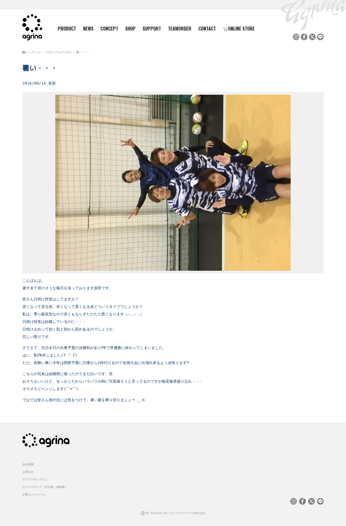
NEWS (88, 28)
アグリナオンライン (35, 479)
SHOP (130, 28)
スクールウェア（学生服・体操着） (45, 487)
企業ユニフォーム (33, 494)
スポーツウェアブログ (59, 52)
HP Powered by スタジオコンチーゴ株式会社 (175, 513)
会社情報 (28, 464)
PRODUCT (67, 28)
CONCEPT (109, 28)
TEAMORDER (179, 28)
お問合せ (28, 472)
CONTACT (207, 28)
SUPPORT (152, 28)
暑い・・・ (82, 52)
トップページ (33, 52)
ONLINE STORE (241, 28)
